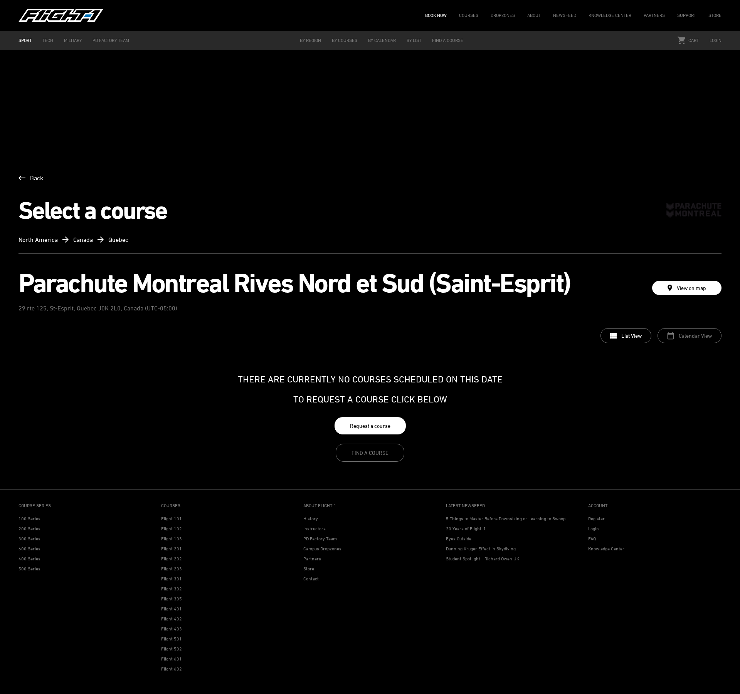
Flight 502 (171, 649)
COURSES (468, 15)
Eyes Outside (458, 538)
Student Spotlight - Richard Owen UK (482, 559)
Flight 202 (171, 559)
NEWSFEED (564, 15)
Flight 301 (171, 579)
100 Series (29, 518)
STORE (715, 15)
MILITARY (73, 40)
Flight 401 (171, 609)
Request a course (370, 425)
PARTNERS (654, 15)
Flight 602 (171, 669)
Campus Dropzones (322, 549)
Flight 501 (171, 639)
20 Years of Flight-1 (466, 528)
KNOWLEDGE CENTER (610, 15)
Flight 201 (171, 549)
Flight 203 (171, 569)
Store (308, 569)
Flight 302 (171, 589)
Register (596, 518)
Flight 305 (171, 599)
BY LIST (414, 40)
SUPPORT (686, 15)
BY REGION (310, 40)
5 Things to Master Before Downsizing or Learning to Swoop (505, 518)
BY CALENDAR (382, 40)
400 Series (29, 559)
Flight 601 (171, 659)
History (310, 518)
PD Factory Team (320, 538)
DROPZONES (503, 15)
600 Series (29, 549)
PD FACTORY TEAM (110, 40)
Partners (312, 559)
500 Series (29, 569)
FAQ (592, 538)
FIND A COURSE (447, 40)
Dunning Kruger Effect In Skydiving (481, 549)
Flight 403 (171, 629)
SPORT (25, 40)
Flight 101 (171, 518)
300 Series (29, 538)
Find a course (370, 452)
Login (716, 40)
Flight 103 (171, 538)
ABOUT (534, 15)
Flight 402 (171, 619)
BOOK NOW (436, 15)
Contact (311, 579)
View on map (691, 288)
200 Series (29, 528)
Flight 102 (171, 528)
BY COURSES (344, 40)
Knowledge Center (606, 549)
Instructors (314, 528)
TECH (47, 40)
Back (36, 177)
